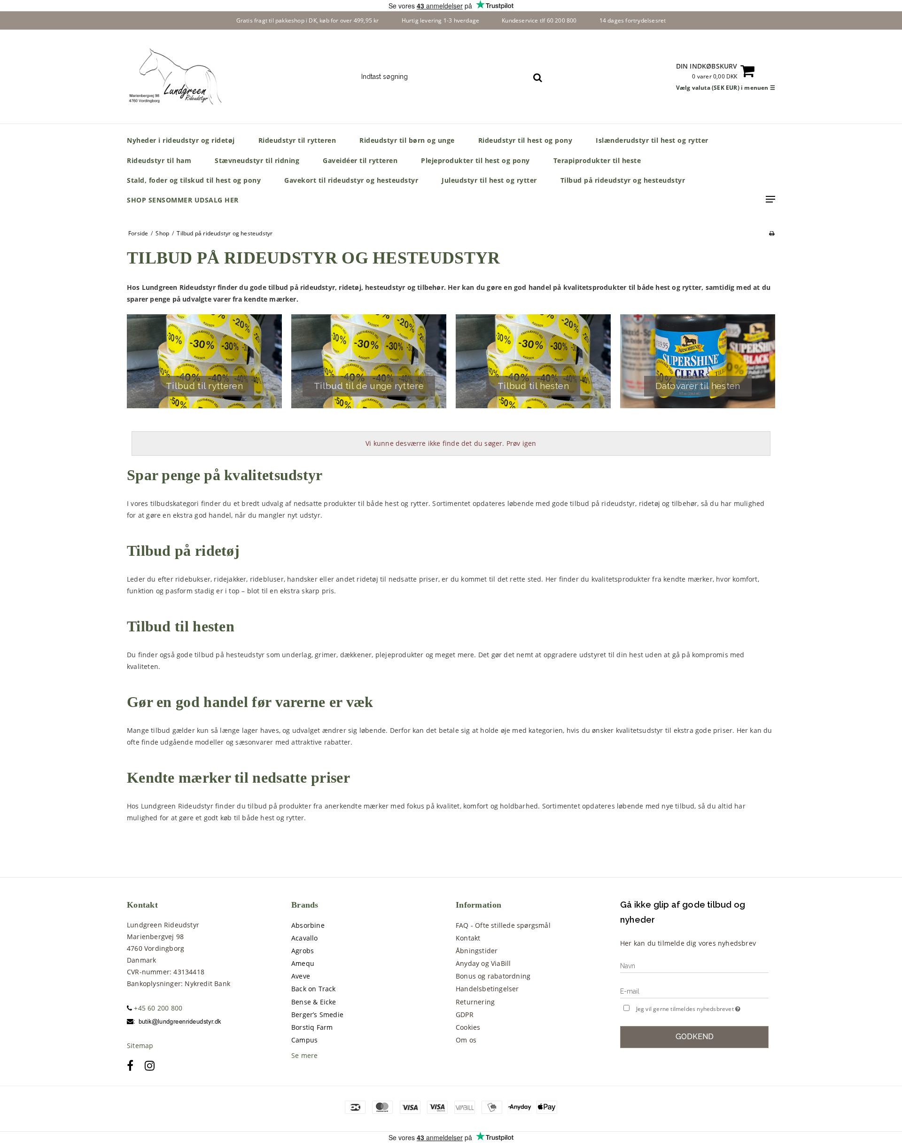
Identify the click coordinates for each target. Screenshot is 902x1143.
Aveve (300, 976)
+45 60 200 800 (157, 1007)
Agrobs (302, 950)
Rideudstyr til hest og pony (525, 140)
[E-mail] (694, 990)
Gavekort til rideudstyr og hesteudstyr (351, 180)
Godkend (695, 1036)
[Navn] (694, 965)
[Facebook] (130, 1065)
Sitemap (140, 1045)
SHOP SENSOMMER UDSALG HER (183, 199)
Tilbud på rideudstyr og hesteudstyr (622, 180)
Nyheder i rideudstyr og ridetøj (181, 140)
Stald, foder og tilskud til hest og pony (194, 180)
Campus (304, 1039)
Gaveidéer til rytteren (360, 160)
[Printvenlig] (771, 233)
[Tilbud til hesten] (533, 361)
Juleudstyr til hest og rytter (489, 180)
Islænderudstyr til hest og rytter (652, 140)
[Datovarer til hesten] (697, 361)
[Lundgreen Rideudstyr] (177, 76)
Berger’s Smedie (317, 1014)
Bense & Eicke (313, 1001)
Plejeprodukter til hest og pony (475, 160)
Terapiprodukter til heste (597, 160)
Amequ (302, 963)
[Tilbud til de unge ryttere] (368, 361)
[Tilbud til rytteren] (204, 361)
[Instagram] (150, 1065)
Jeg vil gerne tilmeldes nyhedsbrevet (702, 1007)
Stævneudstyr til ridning (257, 160)
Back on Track (313, 988)
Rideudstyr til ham (159, 160)
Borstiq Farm (312, 1027)
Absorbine (308, 925)
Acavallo (304, 937)
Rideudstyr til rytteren (297, 140)
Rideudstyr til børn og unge (407, 140)
